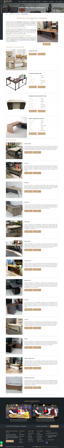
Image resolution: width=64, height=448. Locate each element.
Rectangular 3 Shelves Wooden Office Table (37, 96)
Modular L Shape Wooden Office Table (36, 118)
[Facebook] (1, 1)
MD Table (26, 338)
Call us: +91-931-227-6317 (42, 426)
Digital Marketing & (49, 446)
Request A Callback (42, 54)
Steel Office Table (27, 260)
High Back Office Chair (40, 441)
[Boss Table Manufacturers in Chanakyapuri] (14, 170)
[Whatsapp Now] (1, 442)
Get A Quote (54, 426)
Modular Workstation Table (29, 377)
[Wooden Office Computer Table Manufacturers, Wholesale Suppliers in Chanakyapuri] (16, 82)
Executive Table (27, 241)
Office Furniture (31, 1)
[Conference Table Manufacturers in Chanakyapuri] (14, 151)
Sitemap (20, 441)
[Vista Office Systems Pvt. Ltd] (7, 1)
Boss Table (26, 163)
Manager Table (27, 221)
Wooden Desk (26, 202)
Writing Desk (26, 182)
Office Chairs (45, 1)
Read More (37, 152)
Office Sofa (51, 1)
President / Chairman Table (29, 358)
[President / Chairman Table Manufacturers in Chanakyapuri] (14, 365)
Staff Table (26, 299)
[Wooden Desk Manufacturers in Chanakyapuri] (14, 209)
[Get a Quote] (1, 445)
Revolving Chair (39, 437)
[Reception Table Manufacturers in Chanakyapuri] (14, 287)
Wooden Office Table (33, 50)
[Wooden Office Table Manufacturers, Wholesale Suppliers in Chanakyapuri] (16, 59)
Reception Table (27, 280)
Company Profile (24, 1)
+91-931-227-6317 (51, 439)
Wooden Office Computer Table (35, 73)
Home (19, 1)
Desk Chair (38, 433)
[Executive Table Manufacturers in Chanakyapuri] (14, 248)
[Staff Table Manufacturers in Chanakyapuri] (14, 307)
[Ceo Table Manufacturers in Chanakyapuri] (14, 326)
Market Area (21, 442)
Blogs (57, 1)
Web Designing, (44, 446)
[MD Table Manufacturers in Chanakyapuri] (14, 346)
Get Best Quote (33, 54)
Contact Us (61, 1)
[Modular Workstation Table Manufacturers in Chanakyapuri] (14, 385)
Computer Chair (39, 439)
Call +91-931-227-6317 (1, 8)
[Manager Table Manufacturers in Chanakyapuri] (14, 229)
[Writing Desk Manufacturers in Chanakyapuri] (14, 190)
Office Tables (38, 1)
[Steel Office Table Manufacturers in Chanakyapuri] (14, 268)
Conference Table (27, 143)
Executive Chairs (39, 436)
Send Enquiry (28, 152)
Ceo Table (26, 319)
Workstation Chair (39, 434)
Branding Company (55, 446)
